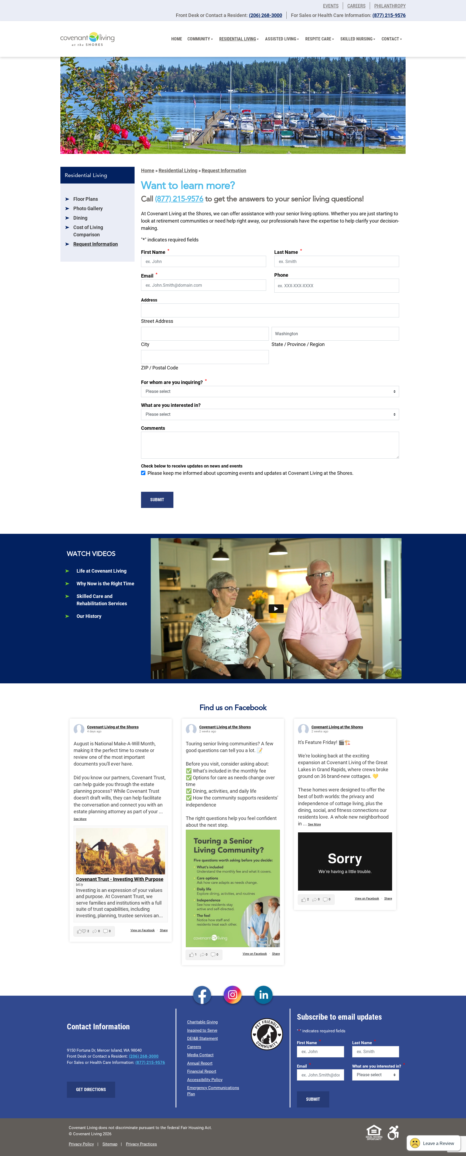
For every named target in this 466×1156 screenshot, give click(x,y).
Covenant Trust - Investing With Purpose (119, 879)
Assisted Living (280, 38)
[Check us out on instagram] (232, 995)
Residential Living (237, 38)
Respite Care (318, 38)
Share (164, 930)
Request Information (95, 244)
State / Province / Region (298, 344)
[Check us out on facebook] (202, 995)
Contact (390, 38)
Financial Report (201, 1071)
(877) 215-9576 (389, 15)
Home (176, 38)
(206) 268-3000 (265, 15)
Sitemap (109, 1144)
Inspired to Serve (202, 1030)
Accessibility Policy (204, 1079)
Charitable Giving (202, 1022)
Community (198, 38)
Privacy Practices (141, 1144)
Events (330, 6)
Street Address (157, 321)
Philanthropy (390, 6)
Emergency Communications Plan (213, 1090)
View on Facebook (143, 930)
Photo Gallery (88, 208)
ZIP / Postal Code (159, 368)
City (145, 344)
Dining (80, 218)
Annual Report (200, 1063)
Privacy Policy (81, 1144)
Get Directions (91, 1089)
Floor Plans (85, 199)
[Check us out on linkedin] (264, 995)
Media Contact (200, 1055)
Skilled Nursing (356, 38)
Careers (356, 6)
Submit (157, 499)
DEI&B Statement (202, 1038)
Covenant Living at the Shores (113, 727)
